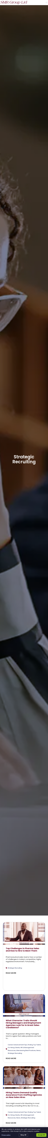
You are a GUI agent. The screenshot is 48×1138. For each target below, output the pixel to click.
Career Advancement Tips (17, 1045)
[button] (46, 2)
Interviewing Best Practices (26, 1050)
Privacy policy (6, 1135)
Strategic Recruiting (15, 968)
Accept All (41, 1135)
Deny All (23, 1135)
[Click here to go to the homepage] (14, 2)
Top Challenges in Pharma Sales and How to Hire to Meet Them (22, 949)
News (38, 1050)
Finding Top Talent (34, 1045)
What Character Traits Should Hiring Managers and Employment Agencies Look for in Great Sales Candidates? (23, 1024)
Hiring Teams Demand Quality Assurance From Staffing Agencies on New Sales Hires (24, 1095)
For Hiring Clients (14, 1047)
